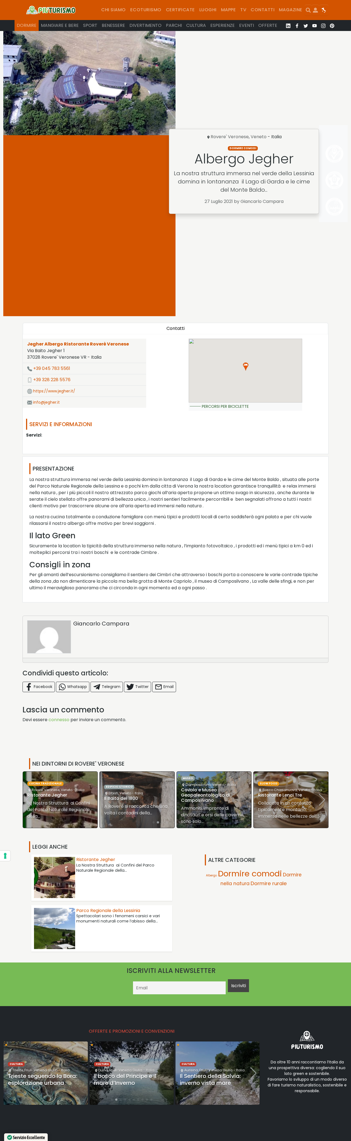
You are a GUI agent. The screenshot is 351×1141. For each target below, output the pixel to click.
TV (243, 10)
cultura (16, 1064)
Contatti (262, 10)
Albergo (211, 875)
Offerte (267, 25)
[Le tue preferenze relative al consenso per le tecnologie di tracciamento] (5, 856)
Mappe (228, 10)
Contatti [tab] (175, 328)
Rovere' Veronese (230, 137)
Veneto (259, 137)
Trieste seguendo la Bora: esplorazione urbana (42, 1079)
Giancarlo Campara (101, 623)
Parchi (174, 25)
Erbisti (113, 793)
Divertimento (145, 25)
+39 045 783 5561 (51, 368)
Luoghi (208, 10)
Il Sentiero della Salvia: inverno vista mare (210, 1079)
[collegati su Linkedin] (288, 25)
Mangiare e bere (60, 25)
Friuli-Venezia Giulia (41, 1070)
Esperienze (222, 25)
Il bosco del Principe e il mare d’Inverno (125, 1079)
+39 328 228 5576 (51, 379)
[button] (245, 367)
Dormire (26, 25)
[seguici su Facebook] (297, 25)
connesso (59, 720)
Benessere (113, 25)
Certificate (180, 10)
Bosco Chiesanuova (279, 790)
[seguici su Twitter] (305, 25)
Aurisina (191, 1070)
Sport (90, 25)
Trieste (17, 1070)
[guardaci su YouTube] (314, 25)
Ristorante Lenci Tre (280, 795)
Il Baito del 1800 (121, 798)
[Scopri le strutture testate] (333, 153)
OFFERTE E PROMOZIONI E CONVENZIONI (131, 1031)
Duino (103, 1070)
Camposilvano (198, 784)
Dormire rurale (269, 883)
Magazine (290, 10)
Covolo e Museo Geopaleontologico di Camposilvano (205, 795)
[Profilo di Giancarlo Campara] (49, 636)
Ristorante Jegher (47, 795)
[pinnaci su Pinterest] (332, 25)
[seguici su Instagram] (323, 25)
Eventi (246, 25)
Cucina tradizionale (45, 783)
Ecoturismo (146, 10)
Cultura (196, 25)
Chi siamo (113, 10)
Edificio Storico (119, 787)
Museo (188, 778)
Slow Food (269, 783)
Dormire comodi (243, 148)
